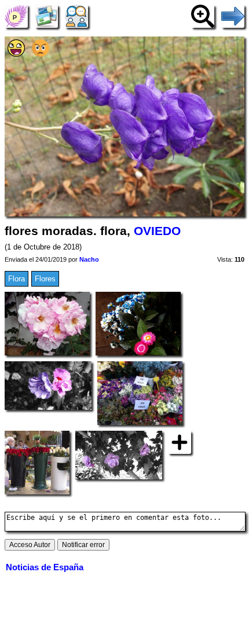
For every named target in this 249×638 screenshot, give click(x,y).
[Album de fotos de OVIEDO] (46, 16)
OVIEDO (157, 231)
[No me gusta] (40, 54)
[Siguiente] (232, 16)
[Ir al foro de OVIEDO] (76, 16)
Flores (45, 278)
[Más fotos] (179, 441)
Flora (16, 278)
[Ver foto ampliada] (202, 16)
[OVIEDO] (16, 16)
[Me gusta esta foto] (16, 54)
